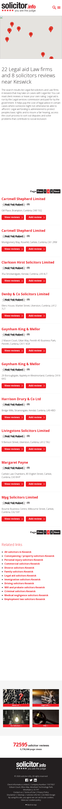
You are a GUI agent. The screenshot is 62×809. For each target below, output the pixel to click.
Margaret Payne (15, 462)
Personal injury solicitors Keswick (23, 559)
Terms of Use (29, 792)
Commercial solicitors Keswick (22, 563)
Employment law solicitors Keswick (24, 599)
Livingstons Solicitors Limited (26, 430)
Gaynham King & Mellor (21, 329)
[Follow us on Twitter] (31, 780)
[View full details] (45, 718)
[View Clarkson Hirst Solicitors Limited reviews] (14, 267)
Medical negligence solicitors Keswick (26, 595)
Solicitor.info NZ (33, 794)
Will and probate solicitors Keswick (24, 587)
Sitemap (21, 794)
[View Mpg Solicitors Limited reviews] (14, 502)
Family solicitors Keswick (18, 571)
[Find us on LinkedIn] (35, 780)
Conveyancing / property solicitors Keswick (29, 556)
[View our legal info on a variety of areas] (45, 697)
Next (57, 191)
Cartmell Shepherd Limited (23, 199)
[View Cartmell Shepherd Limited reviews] (14, 204)
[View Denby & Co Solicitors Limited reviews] (14, 299)
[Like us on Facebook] (27, 780)
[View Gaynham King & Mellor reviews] (14, 334)
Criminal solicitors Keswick (20, 591)
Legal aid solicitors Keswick (20, 575)
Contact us (17, 792)
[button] (43, 55)
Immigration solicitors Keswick (22, 579)
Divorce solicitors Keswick (19, 567)
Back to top (32, 804)
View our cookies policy (31, 800)
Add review (35, 217)
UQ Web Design (48, 794)
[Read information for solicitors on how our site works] (16, 718)
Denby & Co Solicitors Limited (25, 294)
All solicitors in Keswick (17, 551)
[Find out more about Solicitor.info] (16, 697)
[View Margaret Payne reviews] (14, 467)
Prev (40, 191)
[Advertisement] (31, 155)
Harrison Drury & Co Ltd (21, 399)
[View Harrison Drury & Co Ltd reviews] (14, 404)
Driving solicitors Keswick (19, 583)
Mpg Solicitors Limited (20, 497)
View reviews (12, 217)
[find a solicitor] (31, 765)
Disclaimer (11, 794)
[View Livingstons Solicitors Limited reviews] (14, 436)
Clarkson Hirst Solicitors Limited (28, 262)
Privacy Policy (43, 792)
